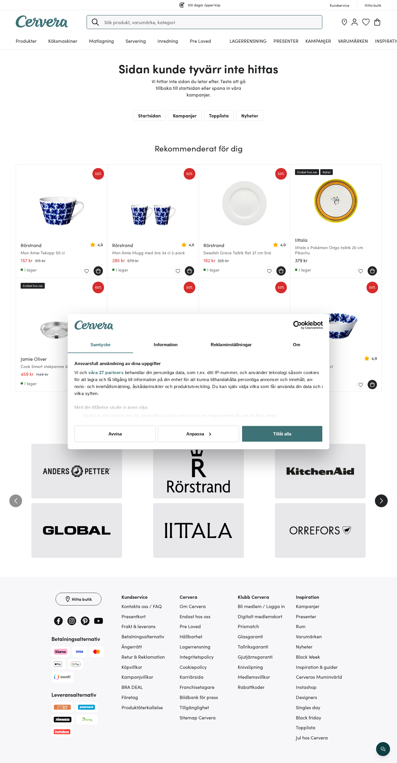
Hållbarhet (191, 636)
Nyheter (249, 115)
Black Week (308, 656)
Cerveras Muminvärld (319, 676)
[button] (95, 22)
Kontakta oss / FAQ (141, 606)
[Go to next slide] (381, 500)
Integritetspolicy (197, 656)
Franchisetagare (197, 687)
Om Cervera (193, 606)
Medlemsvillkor (254, 676)
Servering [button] (136, 40)
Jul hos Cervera (312, 737)
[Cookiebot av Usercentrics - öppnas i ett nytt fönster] (297, 325)
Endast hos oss (195, 616)
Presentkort (133, 616)
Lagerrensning (248, 40)
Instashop (306, 687)
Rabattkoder (251, 687)
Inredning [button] (168, 40)
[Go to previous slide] (15, 500)
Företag (129, 697)
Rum (300, 626)
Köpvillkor (131, 667)
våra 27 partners (106, 372)
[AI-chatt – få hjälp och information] (383, 749)
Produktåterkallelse (142, 707)
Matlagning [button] (101, 40)
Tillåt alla (282, 433)
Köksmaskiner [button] (62, 40)
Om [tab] (296, 344)
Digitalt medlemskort (260, 616)
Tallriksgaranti (253, 646)
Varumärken (353, 40)
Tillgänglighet (194, 707)
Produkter (26, 40)
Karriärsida (191, 676)
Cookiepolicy (193, 667)
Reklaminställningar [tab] (231, 344)
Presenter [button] (285, 40)
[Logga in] (354, 22)
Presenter (306, 616)
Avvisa (115, 433)
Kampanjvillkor (137, 676)
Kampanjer (318, 40)
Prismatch (248, 626)
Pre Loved (200, 40)
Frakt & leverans (138, 626)
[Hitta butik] (344, 22)
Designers (306, 697)
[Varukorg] (377, 22)
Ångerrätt (131, 646)
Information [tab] (166, 344)
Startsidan (149, 115)
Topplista (219, 115)
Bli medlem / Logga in (261, 606)
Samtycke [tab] (100, 344)
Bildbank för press (199, 697)
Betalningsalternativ (142, 636)
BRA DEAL (132, 687)
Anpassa (195, 433)
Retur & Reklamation (143, 656)
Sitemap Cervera (198, 717)
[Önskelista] (366, 22)
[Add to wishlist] (86, 271)
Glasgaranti (250, 636)
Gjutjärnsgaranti (255, 656)
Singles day (308, 707)
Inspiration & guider (317, 667)
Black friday (308, 717)
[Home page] (42, 25)
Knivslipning (250, 667)
